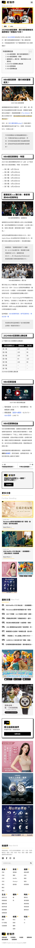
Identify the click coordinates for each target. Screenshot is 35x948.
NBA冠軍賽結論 (12, 68)
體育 (5, 26)
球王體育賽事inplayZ (15, 123)
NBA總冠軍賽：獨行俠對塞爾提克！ (18, 54)
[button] (31, 2)
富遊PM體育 (16, 413)
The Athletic (25, 113)
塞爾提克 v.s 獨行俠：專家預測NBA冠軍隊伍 (19, 60)
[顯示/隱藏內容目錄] (29, 51)
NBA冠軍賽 (11, 37)
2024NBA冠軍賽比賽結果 (15, 64)
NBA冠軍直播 (11, 66)
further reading (9, 498)
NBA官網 (7, 415)
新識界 (8, 453)
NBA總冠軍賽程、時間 (14, 56)
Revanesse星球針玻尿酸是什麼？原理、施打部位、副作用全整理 (17, 522)
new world (13, 845)
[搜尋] (31, 863)
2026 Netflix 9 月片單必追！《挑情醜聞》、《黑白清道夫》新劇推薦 (17, 552)
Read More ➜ (7, 527)
